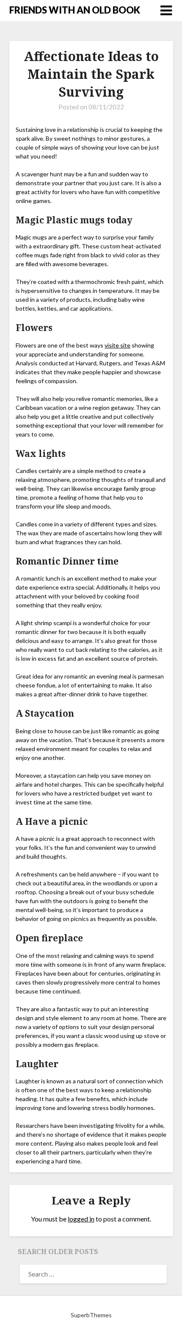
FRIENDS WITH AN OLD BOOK (74, 10)
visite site (117, 345)
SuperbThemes (91, 1315)
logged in (81, 1219)
